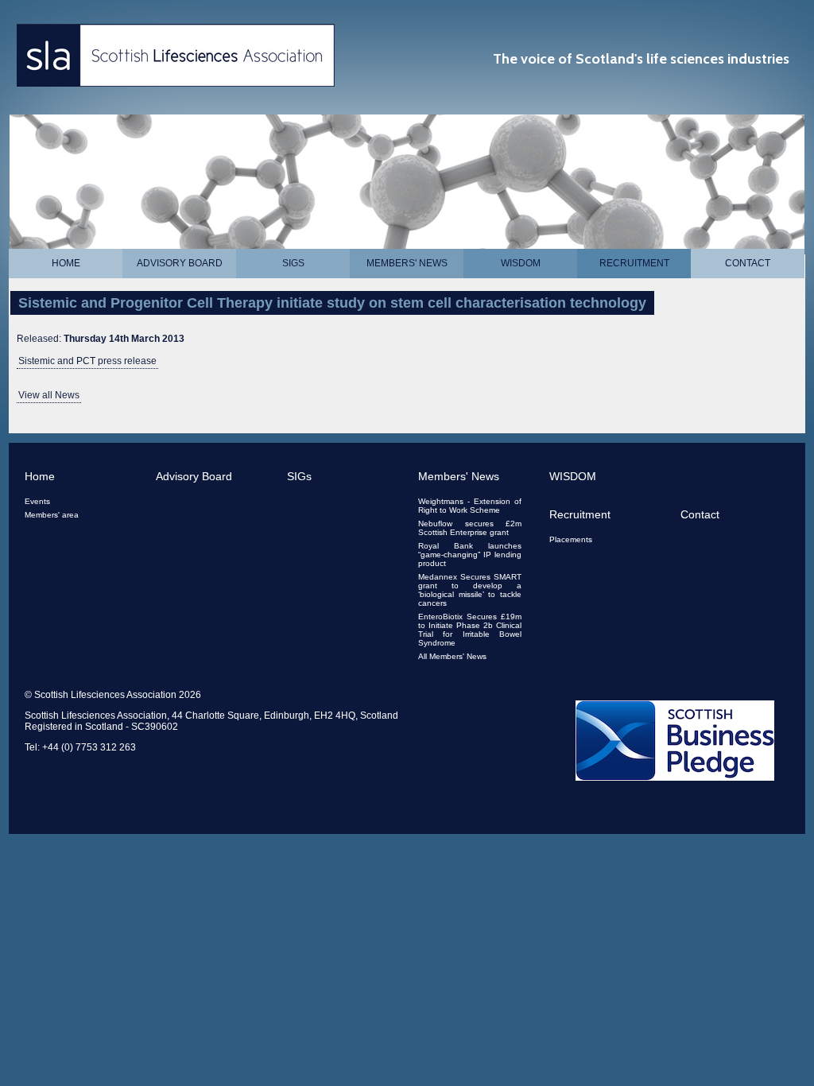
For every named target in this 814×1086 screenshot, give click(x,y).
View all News (48, 395)
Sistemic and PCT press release (87, 361)
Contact (747, 263)
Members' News (407, 263)
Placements (570, 539)
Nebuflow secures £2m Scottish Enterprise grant (469, 528)
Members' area (52, 514)
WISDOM (521, 263)
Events (37, 501)
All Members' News (452, 656)
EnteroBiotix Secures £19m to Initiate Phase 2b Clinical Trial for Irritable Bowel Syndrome (469, 629)
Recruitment (634, 263)
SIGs (293, 263)
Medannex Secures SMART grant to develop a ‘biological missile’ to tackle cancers (469, 589)
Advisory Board (180, 263)
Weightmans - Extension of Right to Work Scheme (469, 505)
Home (66, 263)
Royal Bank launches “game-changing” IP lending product (469, 554)
